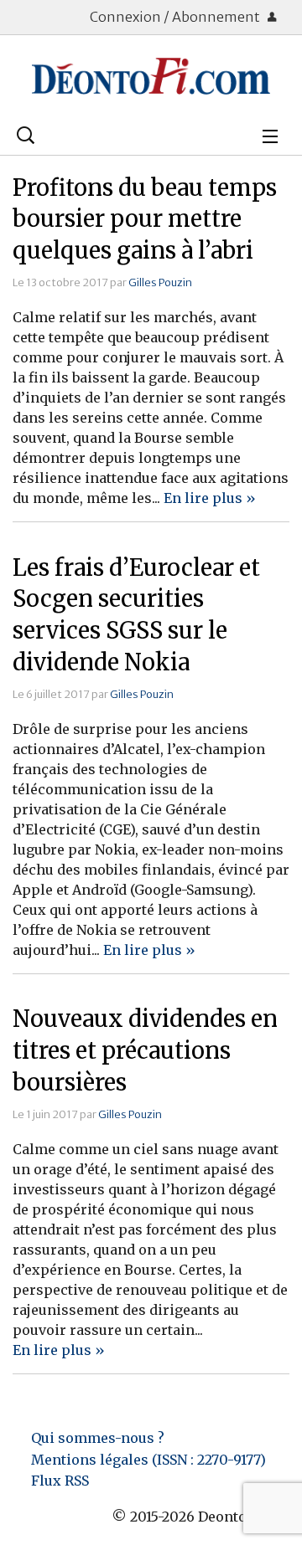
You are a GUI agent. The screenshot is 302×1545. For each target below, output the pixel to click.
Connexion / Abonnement (176, 16)
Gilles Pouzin (160, 282)
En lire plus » (210, 498)
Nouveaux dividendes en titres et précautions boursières (145, 1050)
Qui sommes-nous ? (97, 1438)
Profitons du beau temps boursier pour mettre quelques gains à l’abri (145, 219)
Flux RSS (60, 1480)
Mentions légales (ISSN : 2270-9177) (148, 1459)
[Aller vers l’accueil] (151, 76)
